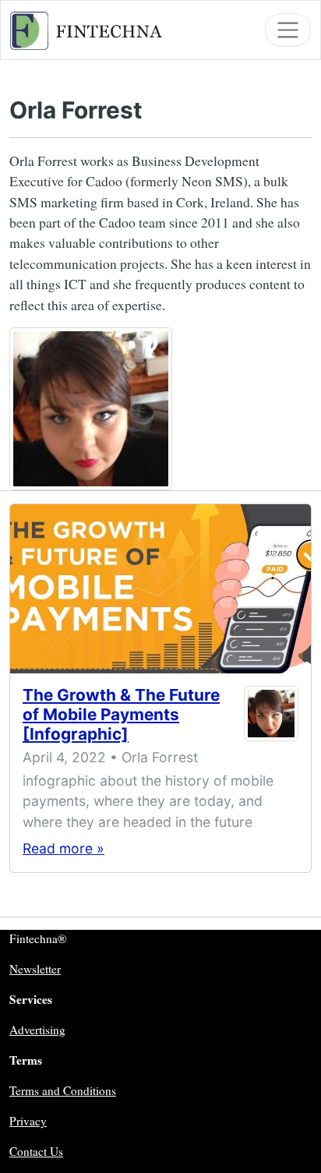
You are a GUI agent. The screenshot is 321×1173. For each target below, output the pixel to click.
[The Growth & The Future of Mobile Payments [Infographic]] (160, 588)
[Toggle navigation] (288, 30)
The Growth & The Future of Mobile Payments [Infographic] (121, 714)
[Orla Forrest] (272, 718)
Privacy (28, 1121)
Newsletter (35, 969)
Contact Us (36, 1151)
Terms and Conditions (62, 1090)
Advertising (37, 1029)
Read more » (63, 848)
